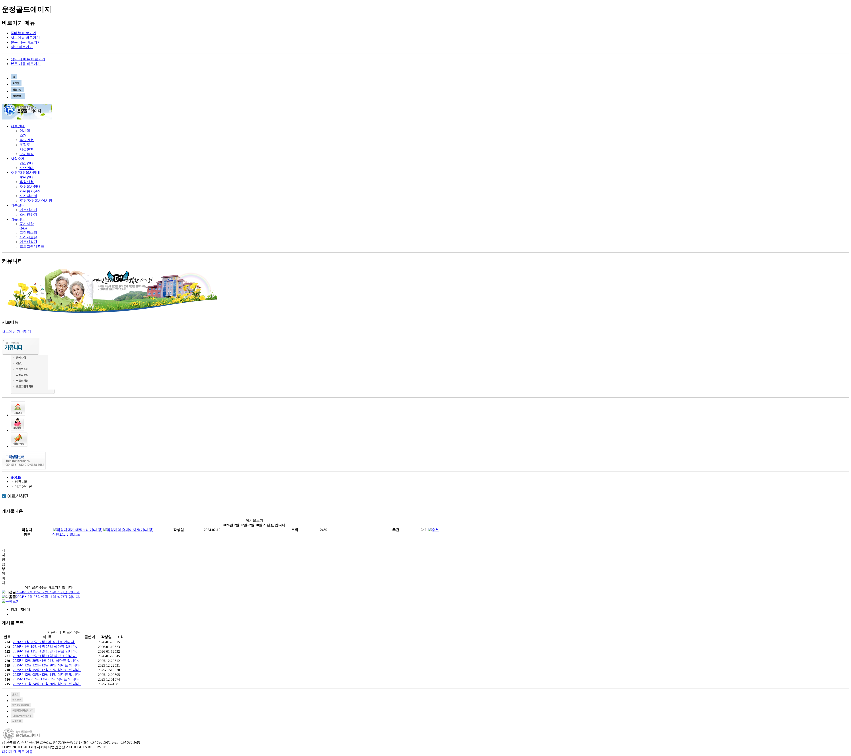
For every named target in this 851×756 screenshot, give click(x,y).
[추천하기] (433, 529)
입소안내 (27, 163)
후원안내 (27, 177)
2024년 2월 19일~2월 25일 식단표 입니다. (48, 592)
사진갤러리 (28, 196)
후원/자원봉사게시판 (36, 200)
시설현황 (27, 149)
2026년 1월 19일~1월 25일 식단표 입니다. (45, 646)
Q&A (23, 228)
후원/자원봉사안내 (25, 172)
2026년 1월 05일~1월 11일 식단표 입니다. (45, 656)
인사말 (25, 131)
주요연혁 (27, 140)
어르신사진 (28, 210)
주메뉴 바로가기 (23, 33)
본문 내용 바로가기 (26, 42)
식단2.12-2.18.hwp (66, 534)
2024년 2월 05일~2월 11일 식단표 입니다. (48, 597)
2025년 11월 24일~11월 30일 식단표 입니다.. (47, 684)
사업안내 (27, 168)
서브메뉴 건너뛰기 (16, 331)
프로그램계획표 (32, 246)
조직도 (25, 145)
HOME (16, 477)
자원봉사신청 (30, 191)
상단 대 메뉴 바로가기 (28, 59)
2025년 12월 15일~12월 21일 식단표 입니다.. (47, 670)
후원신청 (27, 182)
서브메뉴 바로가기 (25, 37)
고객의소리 (28, 232)
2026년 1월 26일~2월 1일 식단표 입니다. (44, 642)
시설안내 (18, 126)
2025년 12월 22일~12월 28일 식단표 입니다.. (47, 665)
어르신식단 (28, 242)
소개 (23, 135)
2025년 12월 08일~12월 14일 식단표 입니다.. (47, 674)
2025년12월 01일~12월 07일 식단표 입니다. (46, 679)
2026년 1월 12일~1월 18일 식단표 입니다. (45, 651)
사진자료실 (28, 237)
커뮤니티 (18, 219)
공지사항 (27, 224)
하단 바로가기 (22, 47)
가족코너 (18, 205)
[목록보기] (11, 601)
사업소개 (18, 159)
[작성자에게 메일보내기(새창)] (77, 529)
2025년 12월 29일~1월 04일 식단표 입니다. (46, 660)
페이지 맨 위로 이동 (17, 752)
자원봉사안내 (30, 186)
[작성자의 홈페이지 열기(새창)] (128, 529)
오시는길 (27, 154)
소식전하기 (28, 214)
